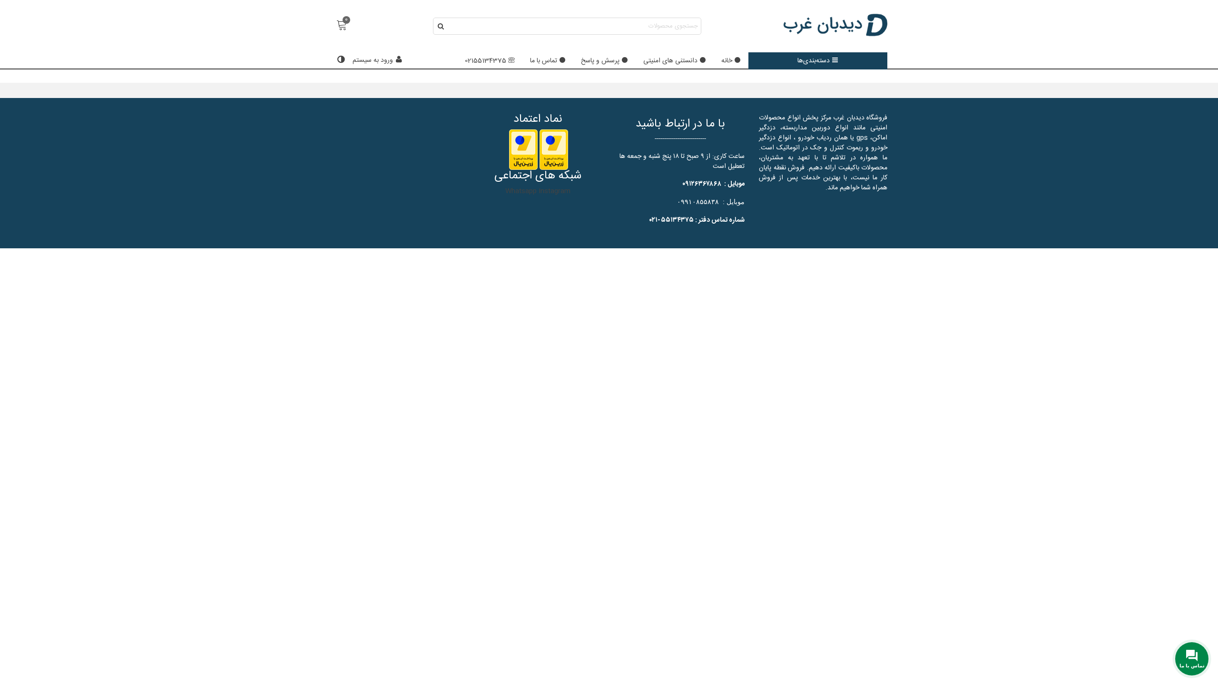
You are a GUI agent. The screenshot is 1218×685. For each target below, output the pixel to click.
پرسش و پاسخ (600, 61)
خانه (726, 61)
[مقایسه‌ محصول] (340, 60)
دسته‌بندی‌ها (813, 61)
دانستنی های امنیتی (670, 61)
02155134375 (485, 61)
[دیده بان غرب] (835, 26)
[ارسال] (441, 26)
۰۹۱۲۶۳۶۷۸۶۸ (701, 184)
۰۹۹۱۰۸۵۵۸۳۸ (698, 202)
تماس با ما (543, 61)
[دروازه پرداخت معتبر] (554, 150)
